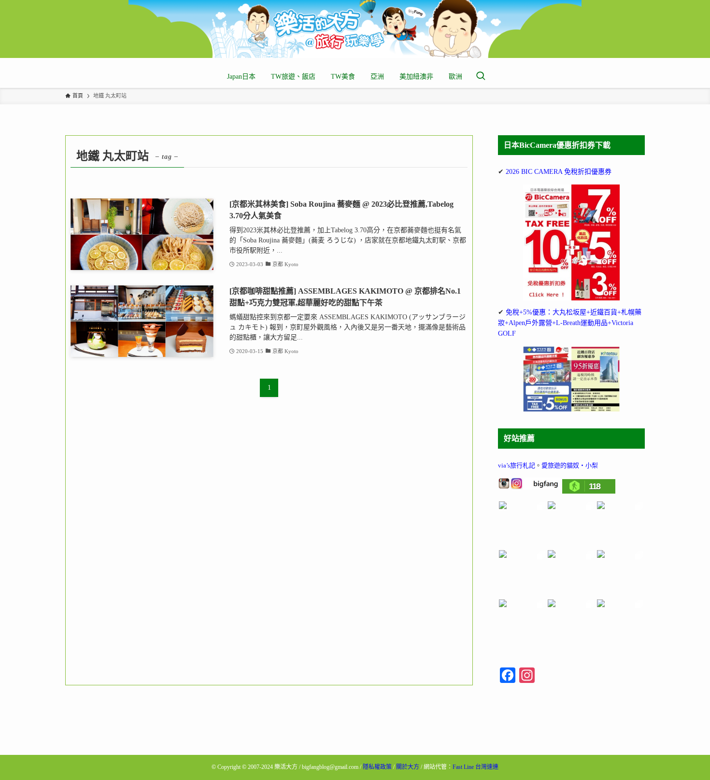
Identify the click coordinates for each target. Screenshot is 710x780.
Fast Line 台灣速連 (475, 767)
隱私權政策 (377, 767)
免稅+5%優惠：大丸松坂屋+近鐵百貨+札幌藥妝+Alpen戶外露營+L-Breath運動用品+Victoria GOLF (569, 323)
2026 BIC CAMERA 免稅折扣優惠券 (558, 171)
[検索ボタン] (480, 77)
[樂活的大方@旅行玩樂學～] (355, 29)
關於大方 (407, 767)
